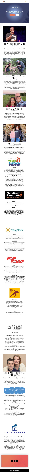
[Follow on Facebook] (12, 461)
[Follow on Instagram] (14, 461)
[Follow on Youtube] (17, 461)
